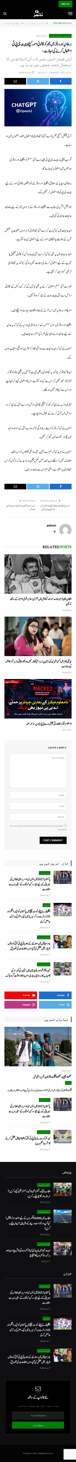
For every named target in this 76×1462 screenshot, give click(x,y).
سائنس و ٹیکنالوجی (60, 35)
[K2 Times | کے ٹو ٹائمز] (38, 13)
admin (51, 525)
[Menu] (70, 13)
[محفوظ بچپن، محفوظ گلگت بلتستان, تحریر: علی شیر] (38, 1046)
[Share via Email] (15, 81)
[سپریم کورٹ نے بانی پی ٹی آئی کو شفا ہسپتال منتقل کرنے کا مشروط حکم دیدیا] (63, 1136)
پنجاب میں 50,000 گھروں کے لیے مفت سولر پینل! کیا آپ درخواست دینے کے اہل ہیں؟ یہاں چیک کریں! (28, 1223)
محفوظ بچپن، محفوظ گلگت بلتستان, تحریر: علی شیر (52, 1076)
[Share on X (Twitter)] (38, 81)
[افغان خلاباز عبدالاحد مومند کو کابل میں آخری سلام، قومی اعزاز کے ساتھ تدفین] (38, 574)
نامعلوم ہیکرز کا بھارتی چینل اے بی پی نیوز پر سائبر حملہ (49, 723)
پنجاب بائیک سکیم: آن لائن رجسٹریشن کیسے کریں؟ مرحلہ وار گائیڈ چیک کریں (29, 1194)
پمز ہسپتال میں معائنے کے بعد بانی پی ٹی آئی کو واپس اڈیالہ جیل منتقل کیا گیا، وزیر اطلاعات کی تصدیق (29, 946)
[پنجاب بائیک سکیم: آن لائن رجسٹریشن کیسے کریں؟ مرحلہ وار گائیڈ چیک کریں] (63, 1189)
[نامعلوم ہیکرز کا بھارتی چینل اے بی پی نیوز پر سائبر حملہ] (38, 699)
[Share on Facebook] (61, 81)
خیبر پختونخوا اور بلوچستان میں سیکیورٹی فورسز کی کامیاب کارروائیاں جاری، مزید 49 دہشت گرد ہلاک (27, 973)
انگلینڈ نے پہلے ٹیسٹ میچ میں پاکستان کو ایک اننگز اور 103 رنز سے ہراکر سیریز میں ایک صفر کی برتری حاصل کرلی (28, 916)
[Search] (5, 13)
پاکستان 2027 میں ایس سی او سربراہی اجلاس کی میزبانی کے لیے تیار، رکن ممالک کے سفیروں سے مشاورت (29, 884)
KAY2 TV (65, 4)
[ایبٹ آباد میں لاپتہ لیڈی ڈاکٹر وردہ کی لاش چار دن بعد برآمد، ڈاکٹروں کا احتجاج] (63, 1248)
